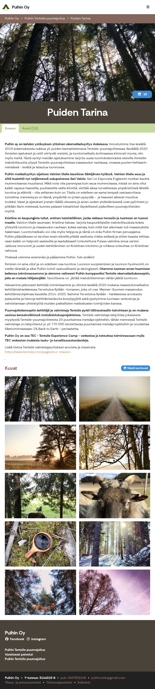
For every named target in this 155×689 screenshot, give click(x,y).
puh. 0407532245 (73, 678)
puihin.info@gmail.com (108, 678)
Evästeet (84, 682)
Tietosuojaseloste (59, 682)
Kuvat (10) (30, 128)
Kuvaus (10, 128)
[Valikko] (148, 7)
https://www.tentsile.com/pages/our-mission (38, 352)
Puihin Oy (12, 18)
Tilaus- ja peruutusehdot (23, 682)
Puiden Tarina (80, 18)
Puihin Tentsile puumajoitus (45, 18)
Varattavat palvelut (19, 655)
